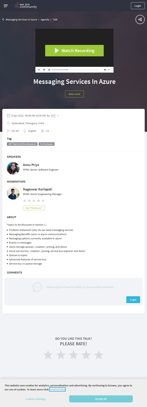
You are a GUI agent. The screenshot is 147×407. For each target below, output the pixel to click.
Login (138, 5)
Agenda (45, 19)
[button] (5, 5)
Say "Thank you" (33, 207)
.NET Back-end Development (22, 143)
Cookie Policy (57, 389)
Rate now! (74, 94)
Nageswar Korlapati (37, 189)
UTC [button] (53, 115)
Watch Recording (77, 50)
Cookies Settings (35, 399)
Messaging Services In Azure (21, 19)
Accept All (101, 399)
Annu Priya (31, 165)
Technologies (46, 143)
